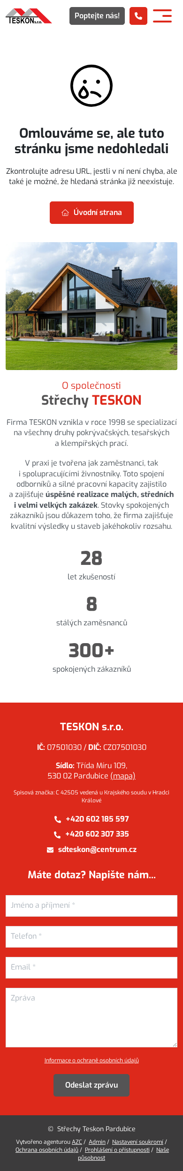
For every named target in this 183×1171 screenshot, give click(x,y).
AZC (77, 1142)
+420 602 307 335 (97, 834)
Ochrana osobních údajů (46, 1150)
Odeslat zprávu (91, 1085)
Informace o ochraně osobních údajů (92, 1060)
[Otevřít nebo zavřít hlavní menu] (162, 15)
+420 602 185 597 (97, 819)
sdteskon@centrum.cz (97, 849)
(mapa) (123, 776)
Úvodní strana (98, 212)
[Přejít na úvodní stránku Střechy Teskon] (29, 16)
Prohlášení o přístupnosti (117, 1150)
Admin (97, 1142)
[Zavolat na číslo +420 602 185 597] (138, 16)
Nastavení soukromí (137, 1142)
